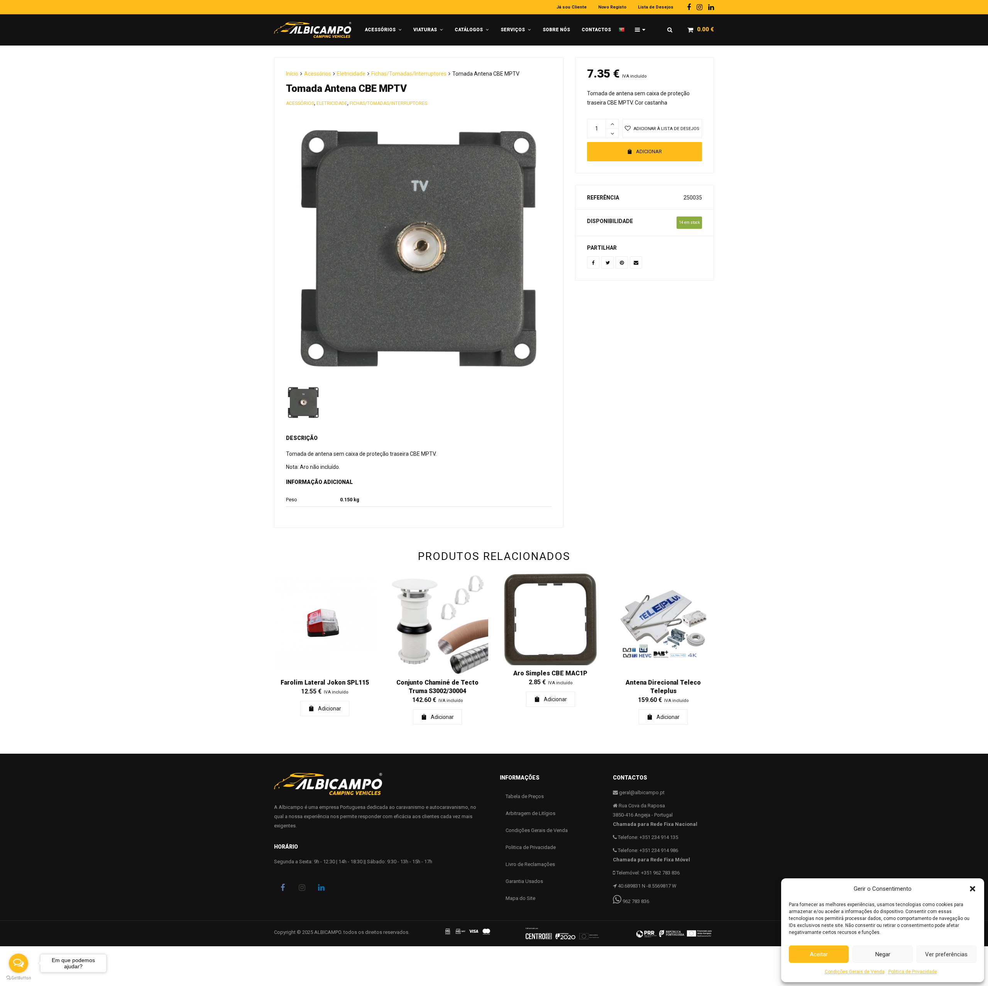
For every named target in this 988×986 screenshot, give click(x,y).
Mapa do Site (520, 898)
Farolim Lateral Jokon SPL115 (325, 682)
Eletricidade (351, 74)
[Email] (636, 262)
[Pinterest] (622, 262)
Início (292, 74)
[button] (972, 889)
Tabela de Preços (525, 796)
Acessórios (317, 74)
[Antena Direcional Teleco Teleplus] (663, 624)
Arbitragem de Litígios (530, 813)
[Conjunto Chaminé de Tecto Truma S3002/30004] (438, 624)
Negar (882, 954)
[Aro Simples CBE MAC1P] (550, 619)
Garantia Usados (524, 881)
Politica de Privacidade (912, 971)
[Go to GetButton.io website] (18, 978)
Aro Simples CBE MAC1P (550, 673)
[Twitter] (607, 262)
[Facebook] (689, 7)
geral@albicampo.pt (642, 792)
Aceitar (819, 954)
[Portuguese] (624, 26)
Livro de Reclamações (530, 864)
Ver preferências (946, 954)
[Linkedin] (711, 7)
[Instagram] (699, 7)
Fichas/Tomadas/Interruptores (409, 74)
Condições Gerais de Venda (855, 971)
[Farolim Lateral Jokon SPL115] (325, 624)
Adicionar (649, 151)
